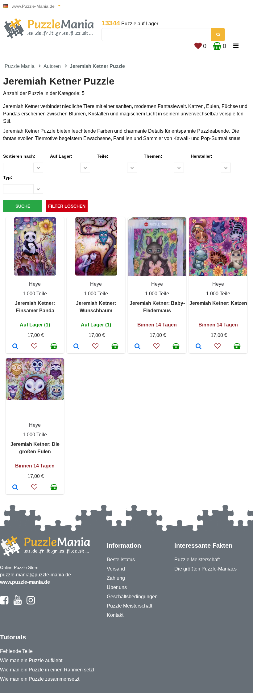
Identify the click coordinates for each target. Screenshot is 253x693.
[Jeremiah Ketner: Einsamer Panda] (15, 347)
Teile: (102, 156)
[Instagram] (31, 602)
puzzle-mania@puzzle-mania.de (35, 574)
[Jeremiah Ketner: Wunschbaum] (76, 347)
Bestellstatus (121, 559)
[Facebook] (4, 602)
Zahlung (116, 578)
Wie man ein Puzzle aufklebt (31, 660)
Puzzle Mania (20, 66)
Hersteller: (201, 156)
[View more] (35, 273)
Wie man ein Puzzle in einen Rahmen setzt (47, 669)
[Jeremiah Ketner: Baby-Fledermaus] (137, 347)
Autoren (52, 66)
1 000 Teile (35, 293)
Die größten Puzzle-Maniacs (205, 568)
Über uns (117, 587)
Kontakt (115, 615)
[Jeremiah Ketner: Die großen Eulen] (15, 488)
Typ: (7, 177)
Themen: (153, 156)
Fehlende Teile (16, 651)
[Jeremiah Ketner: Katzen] (198, 347)
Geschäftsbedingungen (132, 596)
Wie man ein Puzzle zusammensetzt (39, 679)
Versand (116, 568)
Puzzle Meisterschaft (129, 605)
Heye (35, 284)
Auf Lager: (61, 156)
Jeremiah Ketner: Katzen (218, 303)
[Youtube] (17, 602)
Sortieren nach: (19, 156)
